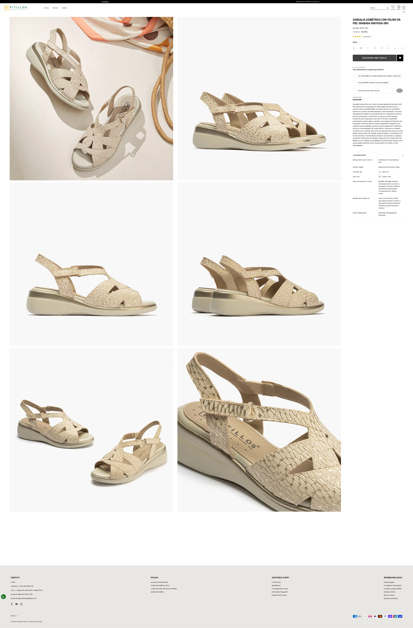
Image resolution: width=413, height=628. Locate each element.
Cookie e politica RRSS (393, 589)
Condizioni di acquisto (392, 585)
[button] (403, 7)
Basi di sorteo (389, 595)
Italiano (13, 616)
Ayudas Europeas (391, 598)
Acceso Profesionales (159, 582)
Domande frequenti (280, 592)
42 (402, 48)
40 (388, 48)
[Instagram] (21, 604)
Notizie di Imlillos (157, 592)
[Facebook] (12, 604)
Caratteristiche (359, 155)
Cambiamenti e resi (280, 589)
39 (381, 48)
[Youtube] (16, 604)
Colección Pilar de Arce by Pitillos (164, 589)
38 (375, 48)
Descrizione (357, 100)
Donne (46, 8)
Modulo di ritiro (389, 592)
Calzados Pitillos (21, 622)
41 (395, 48)
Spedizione (276, 585)
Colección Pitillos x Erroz (160, 585)
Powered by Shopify (35, 622)
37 (368, 48)
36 (361, 48)
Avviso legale (389, 582)
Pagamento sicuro (279, 595)
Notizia (64, 8)
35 (354, 48)
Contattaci (105, 2)
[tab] (358, 100)
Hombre (55, 8)
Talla (355, 42)
